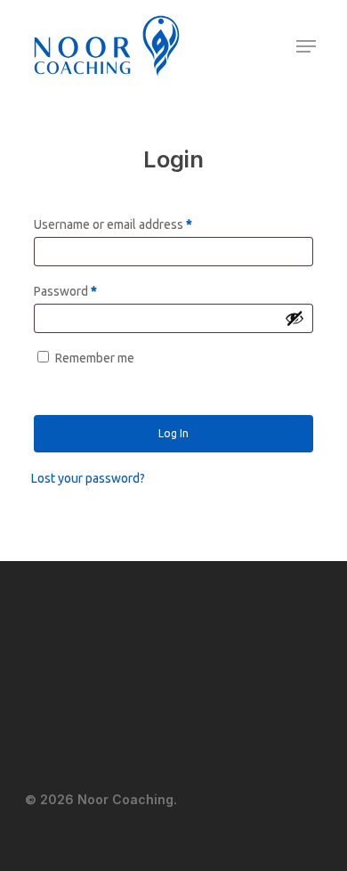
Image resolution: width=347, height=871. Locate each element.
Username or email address (113, 224)
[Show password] (294, 318)
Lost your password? (88, 478)
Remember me (94, 358)
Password (65, 291)
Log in (173, 433)
